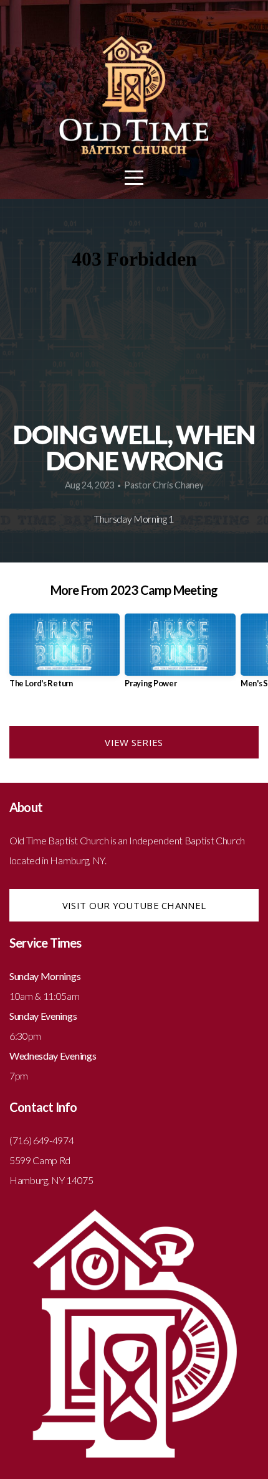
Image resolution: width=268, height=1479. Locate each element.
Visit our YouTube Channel (134, 905)
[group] (64, 656)
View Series (134, 742)
